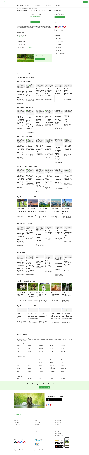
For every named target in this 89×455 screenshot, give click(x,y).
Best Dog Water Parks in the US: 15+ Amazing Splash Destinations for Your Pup (30, 122)
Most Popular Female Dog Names (43, 294)
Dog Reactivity (37, 5)
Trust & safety (16, 422)
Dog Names (58, 51)
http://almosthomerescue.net (36, 16)
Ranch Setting (66, 184)
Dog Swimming (58, 50)
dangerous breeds (29, 155)
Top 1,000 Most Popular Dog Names (21, 294)
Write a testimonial (35, 22)
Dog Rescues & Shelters (60, 53)
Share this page (60, 30)
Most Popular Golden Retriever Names (55, 294)
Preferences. (46, 451)
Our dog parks (12, 1)
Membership (37, 424)
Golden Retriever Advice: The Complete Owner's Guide (49, 263)
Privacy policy (16, 426)
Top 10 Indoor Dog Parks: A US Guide (29, 232)
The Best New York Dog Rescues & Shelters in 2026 (67, 315)
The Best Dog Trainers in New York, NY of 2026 (66, 210)
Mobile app (37, 431)
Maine (42, 12)
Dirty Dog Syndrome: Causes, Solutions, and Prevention (68, 91)
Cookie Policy (22, 451)
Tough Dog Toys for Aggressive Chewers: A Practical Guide (49, 119)
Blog (17, 1)
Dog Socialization (59, 47)
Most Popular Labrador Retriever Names (66, 294)
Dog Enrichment (48, 5)
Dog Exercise (58, 48)
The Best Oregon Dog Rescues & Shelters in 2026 (32, 315)
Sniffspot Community (60, 5)
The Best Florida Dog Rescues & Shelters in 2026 (55, 315)
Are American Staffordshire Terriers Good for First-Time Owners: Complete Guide (58, 266)
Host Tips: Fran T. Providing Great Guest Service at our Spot (68, 178)
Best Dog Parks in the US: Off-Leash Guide (59, 232)
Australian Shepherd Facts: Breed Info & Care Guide (67, 262)
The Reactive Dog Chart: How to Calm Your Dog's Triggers (39, 148)
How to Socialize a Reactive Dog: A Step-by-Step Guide (49, 148)
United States (35, 12)
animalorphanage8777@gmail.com (37, 17)
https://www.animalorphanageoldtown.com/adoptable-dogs (28, 36)
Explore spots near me (40, 58)
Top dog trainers (35, 1)
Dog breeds (41, 1)
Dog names (21, 1)
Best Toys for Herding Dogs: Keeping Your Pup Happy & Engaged (39, 119)
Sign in (80, 1)
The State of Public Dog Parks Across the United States (29, 178)
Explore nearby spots (60, 17)
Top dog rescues (28, 1)
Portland (47, 12)
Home (36, 420)
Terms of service (17, 424)
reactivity (46, 154)
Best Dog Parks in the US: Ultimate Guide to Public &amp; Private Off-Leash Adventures (40, 237)
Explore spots (37, 422)
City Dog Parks (58, 44)
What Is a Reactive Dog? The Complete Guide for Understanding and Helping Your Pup (59, 152)
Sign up (85, 1)
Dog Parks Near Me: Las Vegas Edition (48, 232)
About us (16, 420)
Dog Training (27, 5)
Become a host (47, 1)
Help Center (16, 429)
